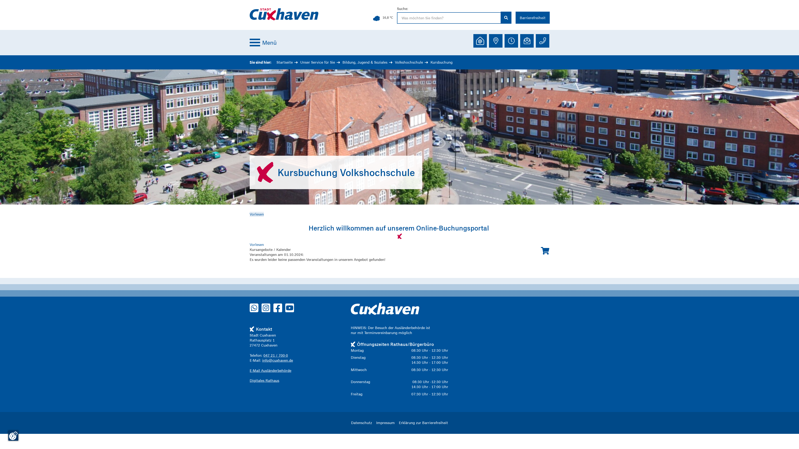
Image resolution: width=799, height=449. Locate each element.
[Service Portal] (480, 41)
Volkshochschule (409, 62)
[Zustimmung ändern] (13, 436)
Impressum (385, 423)
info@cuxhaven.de (277, 360)
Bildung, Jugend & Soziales (364, 62)
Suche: (402, 8)
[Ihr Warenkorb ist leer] (545, 251)
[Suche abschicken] (506, 18)
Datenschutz (361, 423)
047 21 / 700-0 (275, 355)
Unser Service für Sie (317, 62)
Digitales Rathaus (264, 380)
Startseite (285, 62)
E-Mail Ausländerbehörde (270, 370)
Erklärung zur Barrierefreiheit (423, 423)
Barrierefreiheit (533, 18)
